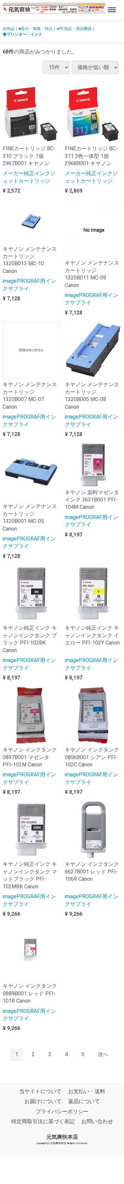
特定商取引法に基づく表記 (43, 1121)
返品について (84, 1101)
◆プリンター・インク (22, 34)
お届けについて (43, 1101)
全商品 (9, 28)
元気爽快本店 (62, 1136)
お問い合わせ (97, 1121)
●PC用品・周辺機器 (74, 28)
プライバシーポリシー (62, 1111)
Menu (112, 6)
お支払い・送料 (86, 1091)
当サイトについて (40, 1091)
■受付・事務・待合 (36, 28)
